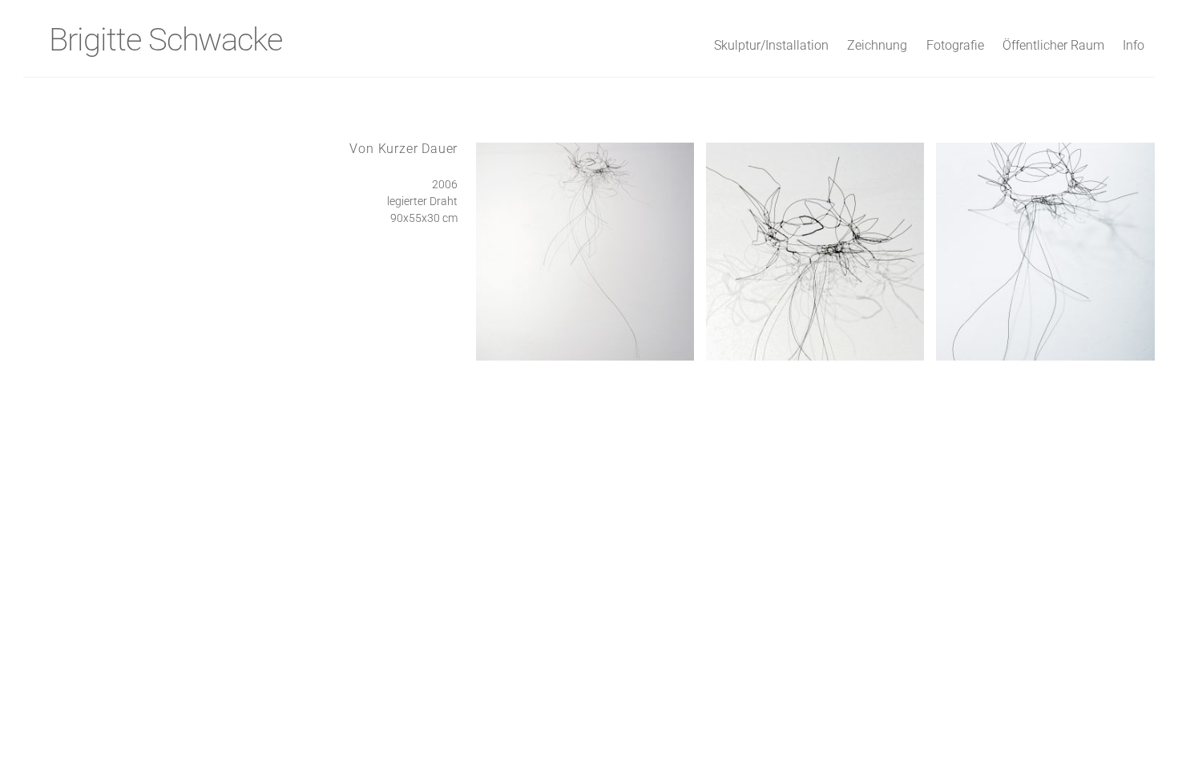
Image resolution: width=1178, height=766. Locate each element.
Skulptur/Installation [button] (771, 45)
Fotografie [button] (955, 45)
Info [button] (1133, 45)
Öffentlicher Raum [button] (1053, 45)
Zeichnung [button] (877, 45)
